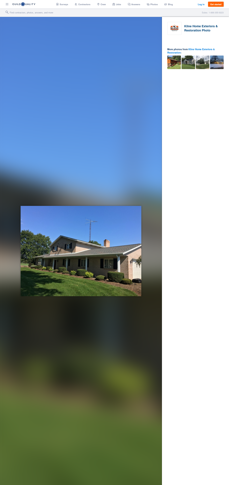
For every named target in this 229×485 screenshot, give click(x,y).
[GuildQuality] (24, 4)
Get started (215, 4)
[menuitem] (62, 4)
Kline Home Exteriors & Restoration (191, 50)
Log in (201, 4)
